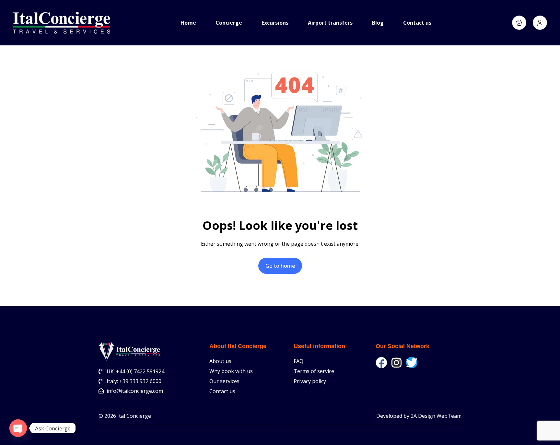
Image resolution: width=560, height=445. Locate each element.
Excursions (275, 22)
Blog (378, 22)
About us (220, 361)
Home (188, 22)
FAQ (298, 361)
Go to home (280, 265)
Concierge (229, 22)
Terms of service (314, 371)
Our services (224, 381)
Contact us (417, 22)
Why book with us (231, 371)
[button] (519, 23)
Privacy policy (310, 381)
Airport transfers (330, 22)
